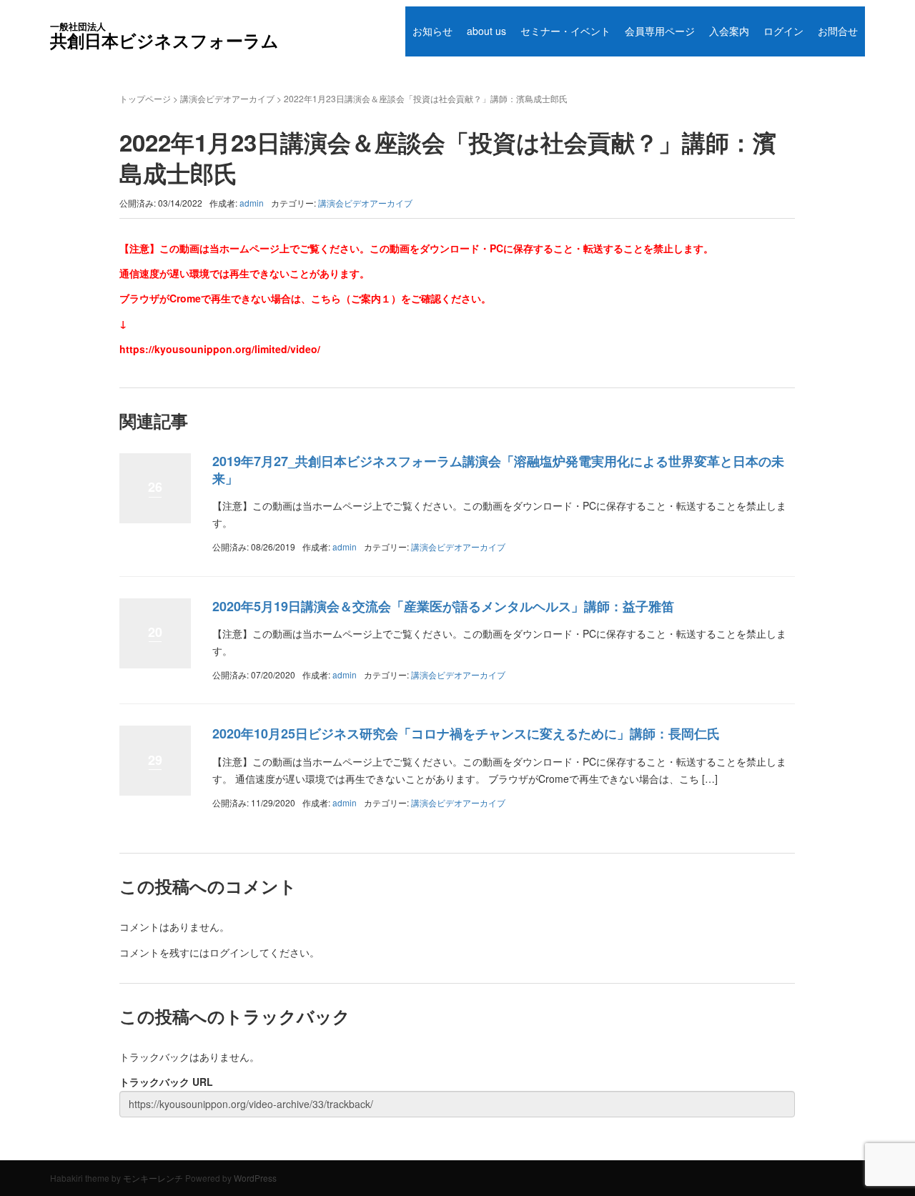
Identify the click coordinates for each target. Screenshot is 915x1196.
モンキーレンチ (153, 1178)
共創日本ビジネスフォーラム (164, 35)
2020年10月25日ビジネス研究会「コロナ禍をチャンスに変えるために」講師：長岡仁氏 (466, 733)
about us (486, 31)
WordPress (255, 1178)
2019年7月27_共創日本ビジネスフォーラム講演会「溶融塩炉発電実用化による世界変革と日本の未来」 (498, 469)
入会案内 (729, 31)
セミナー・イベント (565, 31)
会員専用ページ (660, 31)
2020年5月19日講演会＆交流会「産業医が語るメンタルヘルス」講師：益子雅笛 (443, 606)
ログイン (783, 31)
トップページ (145, 98)
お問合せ (838, 31)
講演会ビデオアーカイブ (227, 98)
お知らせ (432, 31)
